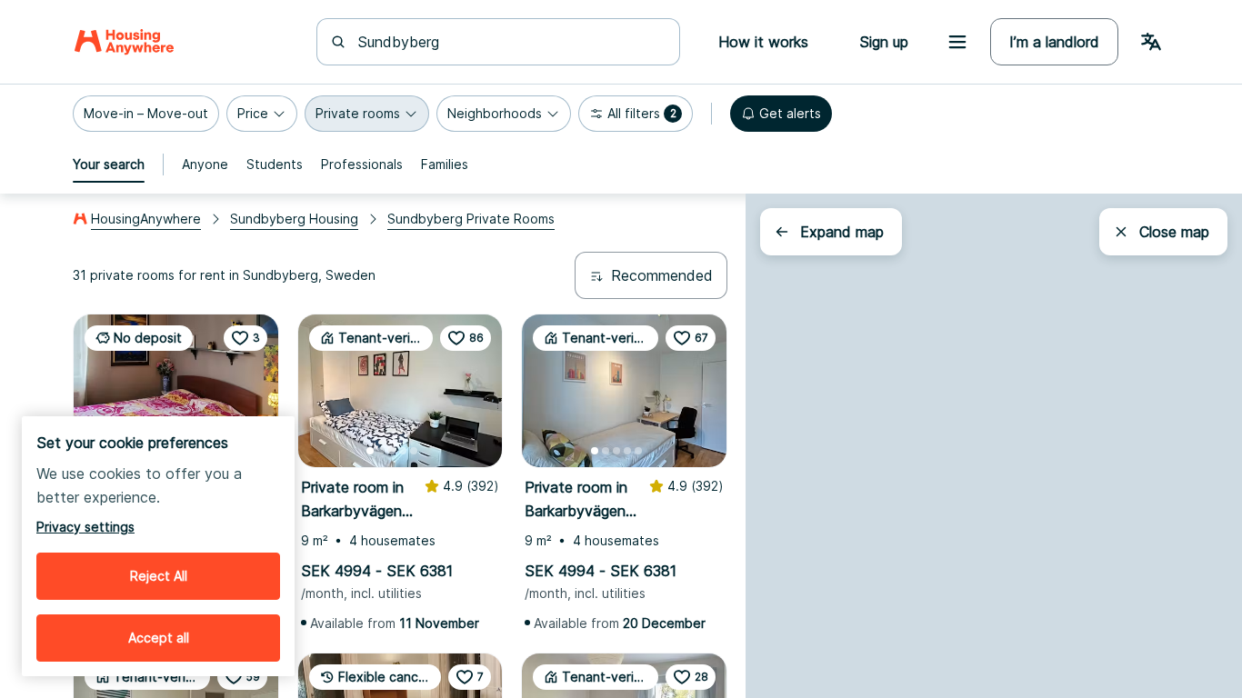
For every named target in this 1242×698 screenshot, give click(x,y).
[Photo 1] (370, 450)
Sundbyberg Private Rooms (471, 218)
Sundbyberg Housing (294, 218)
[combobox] (509, 42)
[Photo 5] (413, 450)
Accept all (158, 637)
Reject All (158, 575)
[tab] (109, 164)
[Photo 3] (391, 450)
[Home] (124, 41)
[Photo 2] (381, 450)
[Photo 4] (402, 450)
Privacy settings (85, 526)
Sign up (883, 42)
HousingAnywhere (146, 218)
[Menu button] (957, 42)
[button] (146, 113)
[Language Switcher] (1151, 42)
